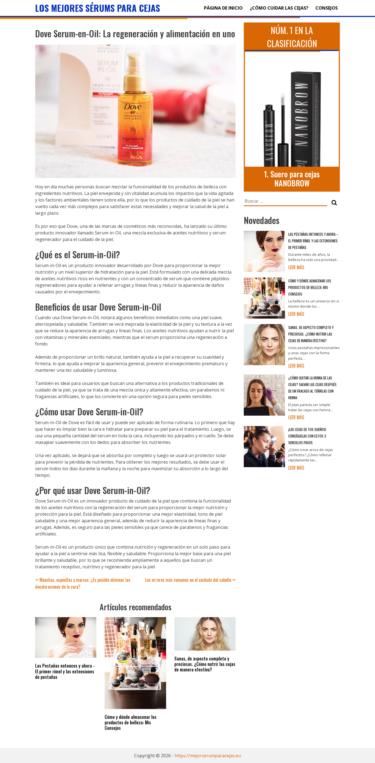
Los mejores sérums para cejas (97, 8)
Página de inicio (223, 8)
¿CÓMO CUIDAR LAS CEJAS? (279, 8)
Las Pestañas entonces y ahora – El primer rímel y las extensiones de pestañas (313, 241)
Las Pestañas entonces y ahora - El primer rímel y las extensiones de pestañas (65, 671)
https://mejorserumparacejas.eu (208, 756)
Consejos (326, 8)
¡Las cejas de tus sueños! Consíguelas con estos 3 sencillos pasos (307, 436)
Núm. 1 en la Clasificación (292, 37)
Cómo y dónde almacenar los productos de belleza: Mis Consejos (130, 722)
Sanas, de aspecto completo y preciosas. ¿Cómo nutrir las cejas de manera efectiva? (204, 664)
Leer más (296, 267)
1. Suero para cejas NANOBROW (292, 178)
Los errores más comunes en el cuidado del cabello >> (190, 580)
